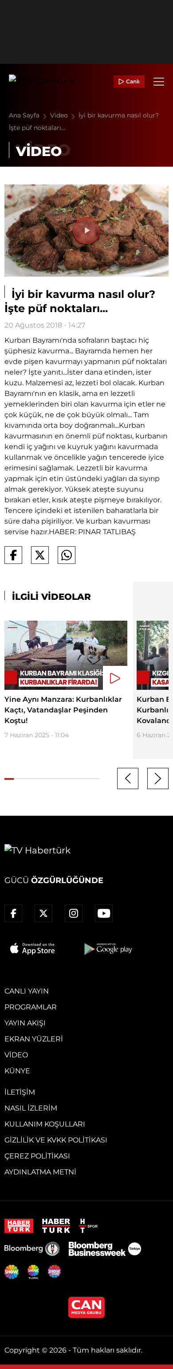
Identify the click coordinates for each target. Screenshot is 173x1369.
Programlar (30, 1007)
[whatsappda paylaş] (66, 555)
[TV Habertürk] (42, 81)
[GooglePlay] (107, 949)
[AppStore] (32, 949)
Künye (17, 1071)
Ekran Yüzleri (33, 1039)
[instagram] (74, 913)
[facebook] (13, 913)
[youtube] (104, 913)
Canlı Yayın (26, 991)
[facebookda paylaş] (13, 555)
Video (60, 115)
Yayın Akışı (25, 1023)
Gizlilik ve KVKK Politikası (55, 1140)
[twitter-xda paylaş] (40, 555)
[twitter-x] (43, 913)
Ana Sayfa (25, 115)
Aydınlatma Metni (40, 1172)
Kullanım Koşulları (44, 1124)
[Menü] (158, 81)
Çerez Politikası (37, 1156)
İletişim (19, 1092)
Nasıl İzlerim (30, 1108)
